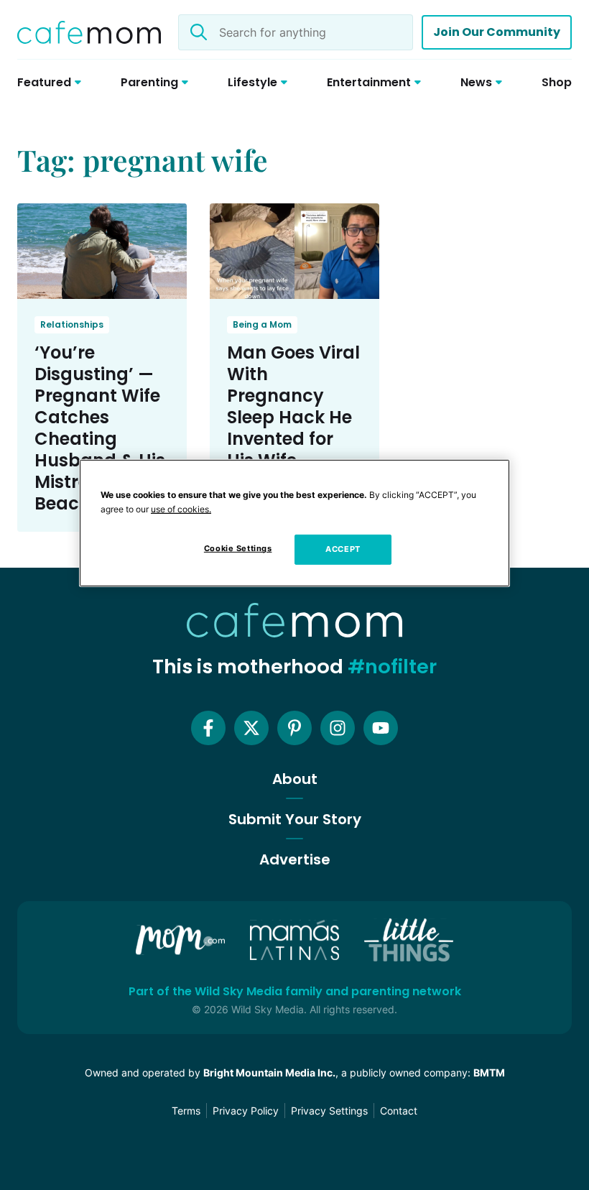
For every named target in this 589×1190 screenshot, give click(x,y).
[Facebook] (208, 728)
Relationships (71, 324)
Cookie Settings (238, 548)
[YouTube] (380, 728)
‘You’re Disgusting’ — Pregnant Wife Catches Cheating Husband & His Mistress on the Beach (100, 428)
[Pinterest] (294, 728)
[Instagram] (337, 728)
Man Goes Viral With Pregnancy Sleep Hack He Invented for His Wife (293, 406)
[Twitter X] (251, 728)
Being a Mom (262, 324)
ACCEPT (342, 549)
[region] (294, 523)
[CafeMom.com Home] (89, 32)
